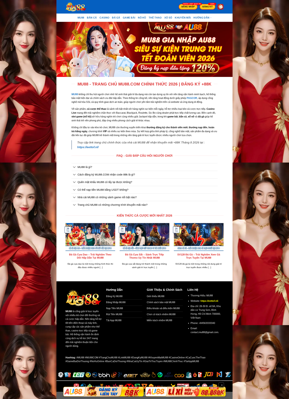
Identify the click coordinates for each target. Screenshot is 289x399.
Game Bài (129, 17)
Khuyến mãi (183, 17)
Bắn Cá (92, 17)
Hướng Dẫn (201, 17)
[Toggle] (74, 167)
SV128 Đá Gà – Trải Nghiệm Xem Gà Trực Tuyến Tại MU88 (198, 256)
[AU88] (103, 392)
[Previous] (65, 250)
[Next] (224, 250)
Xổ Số (168, 17)
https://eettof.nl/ (88, 147)
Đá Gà (116, 17)
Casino (104, 17)
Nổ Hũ (142, 17)
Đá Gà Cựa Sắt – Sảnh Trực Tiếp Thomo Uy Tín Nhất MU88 (144, 256)
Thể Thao (155, 17)
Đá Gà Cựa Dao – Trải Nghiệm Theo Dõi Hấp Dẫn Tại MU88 (90, 256)
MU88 (81, 17)
